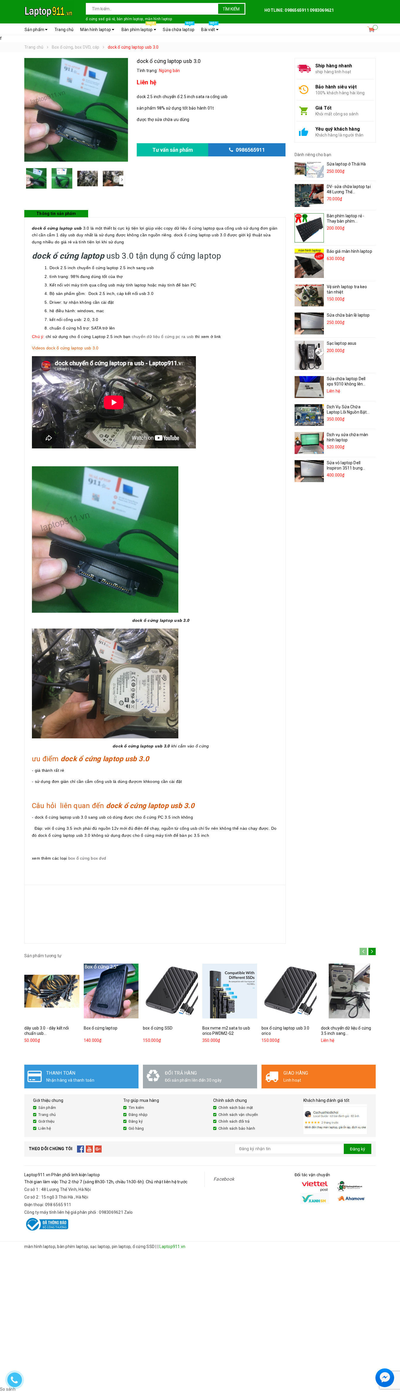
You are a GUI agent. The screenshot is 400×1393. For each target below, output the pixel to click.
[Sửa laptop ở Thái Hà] (309, 169)
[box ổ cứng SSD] (170, 991)
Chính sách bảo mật (235, 1107)
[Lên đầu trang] (390, 1364)
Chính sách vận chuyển (238, 1114)
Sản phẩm (35, 29)
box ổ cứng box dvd (87, 858)
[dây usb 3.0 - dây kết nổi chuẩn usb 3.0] (51, 991)
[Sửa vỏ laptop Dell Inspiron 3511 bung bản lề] (309, 471)
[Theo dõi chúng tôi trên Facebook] (80, 1149)
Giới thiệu (46, 1121)
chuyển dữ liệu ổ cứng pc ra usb (163, 336)
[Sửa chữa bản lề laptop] (309, 323)
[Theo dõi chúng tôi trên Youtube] (89, 1149)
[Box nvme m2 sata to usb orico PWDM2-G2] (229, 991)
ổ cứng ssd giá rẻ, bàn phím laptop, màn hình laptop (129, 19)
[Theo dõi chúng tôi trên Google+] (98, 1149)
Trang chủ (63, 29)
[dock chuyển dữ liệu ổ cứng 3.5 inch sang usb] (348, 991)
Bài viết (209, 28)
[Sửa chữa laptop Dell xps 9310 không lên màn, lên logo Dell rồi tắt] (309, 387)
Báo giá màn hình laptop (349, 251)
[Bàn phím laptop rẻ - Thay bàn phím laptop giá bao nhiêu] (309, 228)
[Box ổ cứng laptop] (111, 991)
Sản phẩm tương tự (42, 955)
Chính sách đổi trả (234, 1121)
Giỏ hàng (136, 1128)
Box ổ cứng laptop (100, 1028)
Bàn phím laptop (138, 28)
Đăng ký (136, 1121)
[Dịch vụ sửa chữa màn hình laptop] (309, 443)
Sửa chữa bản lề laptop (348, 315)
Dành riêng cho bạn (313, 154)
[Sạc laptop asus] (309, 355)
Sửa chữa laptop (178, 28)
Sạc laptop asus (342, 343)
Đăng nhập (138, 1114)
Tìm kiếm (231, 9)
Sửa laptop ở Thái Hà (346, 164)
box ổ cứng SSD (157, 1028)
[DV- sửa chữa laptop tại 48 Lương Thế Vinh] (309, 195)
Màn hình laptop (96, 29)
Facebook (223, 1179)
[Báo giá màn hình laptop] (309, 263)
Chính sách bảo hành (236, 1128)
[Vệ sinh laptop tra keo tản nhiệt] (309, 295)
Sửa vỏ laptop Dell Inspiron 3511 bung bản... (345, 468)
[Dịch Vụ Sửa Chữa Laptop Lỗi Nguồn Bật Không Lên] (309, 415)
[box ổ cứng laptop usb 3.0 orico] (289, 991)
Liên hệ (44, 1128)
